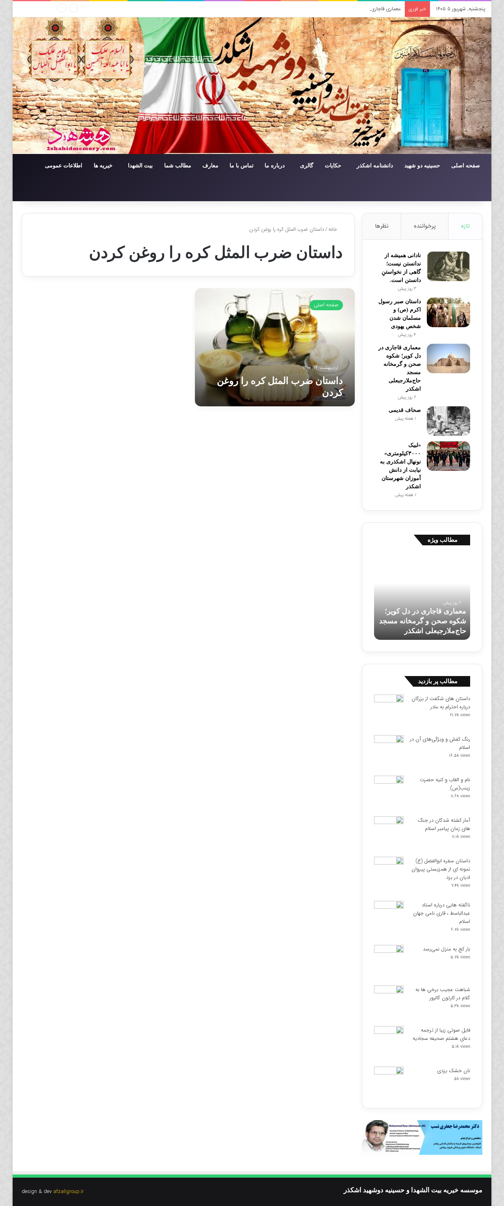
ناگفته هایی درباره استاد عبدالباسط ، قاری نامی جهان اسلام (441, 913)
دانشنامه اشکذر (375, 166)
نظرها (382, 226)
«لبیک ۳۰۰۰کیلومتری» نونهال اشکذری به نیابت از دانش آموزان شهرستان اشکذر (384, 621)
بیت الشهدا (140, 166)
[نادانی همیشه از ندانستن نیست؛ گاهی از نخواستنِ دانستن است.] (448, 266)
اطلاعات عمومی (63, 166)
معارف (210, 166)
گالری (306, 166)
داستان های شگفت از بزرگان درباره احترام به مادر (440, 703)
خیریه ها (103, 166)
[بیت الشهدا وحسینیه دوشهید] (252, 85)
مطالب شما (177, 166)
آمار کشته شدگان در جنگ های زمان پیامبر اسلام (444, 824)
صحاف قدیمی (405, 410)
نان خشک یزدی (453, 1071)
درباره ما (275, 166)
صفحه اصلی (465, 166)
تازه (465, 226)
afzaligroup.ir (68, 1191)
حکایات (333, 166)
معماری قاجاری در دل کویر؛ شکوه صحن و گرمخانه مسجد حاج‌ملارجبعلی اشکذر (320, 9)
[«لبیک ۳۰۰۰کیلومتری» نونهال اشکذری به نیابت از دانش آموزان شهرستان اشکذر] (448, 456)
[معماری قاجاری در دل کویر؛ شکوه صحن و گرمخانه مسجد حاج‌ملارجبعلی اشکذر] (448, 358)
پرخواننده (425, 226)
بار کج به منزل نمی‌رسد (446, 949)
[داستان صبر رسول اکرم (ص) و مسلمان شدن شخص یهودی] (448, 312)
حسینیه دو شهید (422, 166)
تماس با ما (242, 166)
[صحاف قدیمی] (448, 421)
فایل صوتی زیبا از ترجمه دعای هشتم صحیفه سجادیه (441, 1034)
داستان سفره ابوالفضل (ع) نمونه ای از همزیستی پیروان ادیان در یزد (440, 869)
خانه (333, 229)
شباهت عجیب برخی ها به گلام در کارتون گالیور (442, 994)
